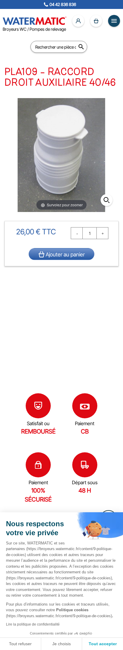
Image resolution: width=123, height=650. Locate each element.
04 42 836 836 (63, 4)
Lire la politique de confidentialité (33, 624)
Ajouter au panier (64, 254)
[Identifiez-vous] (78, 21)
